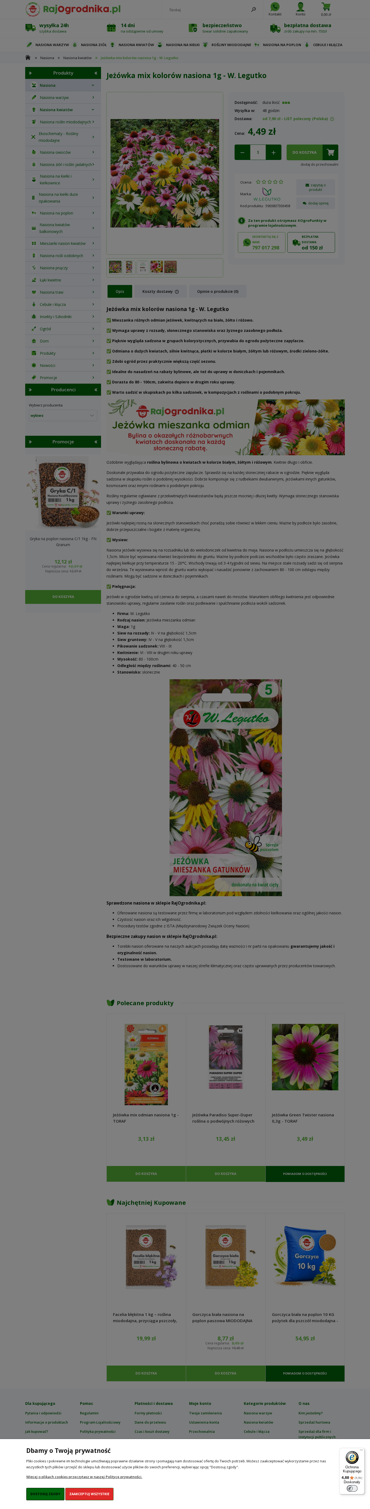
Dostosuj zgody (45, 1494)
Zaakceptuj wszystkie (89, 1494)
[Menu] (361, 1451)
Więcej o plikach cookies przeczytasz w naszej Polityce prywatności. (84, 1476)
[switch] (352, 1488)
